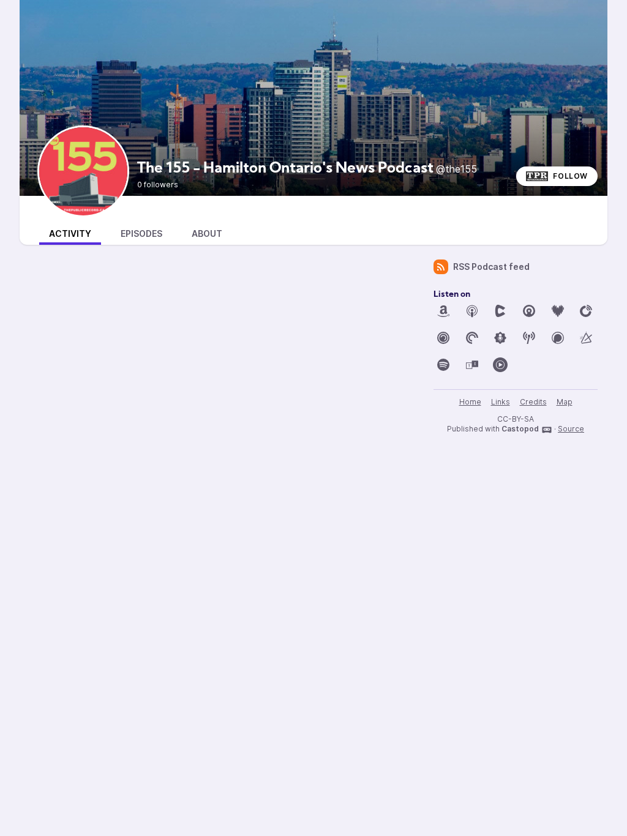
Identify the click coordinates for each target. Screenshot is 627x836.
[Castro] (529, 311)
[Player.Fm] (586, 311)
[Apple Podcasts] (472, 311)
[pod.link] (586, 338)
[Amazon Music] (443, 311)
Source (571, 428)
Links (500, 401)
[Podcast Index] (529, 338)
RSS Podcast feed (491, 266)
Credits (533, 401)
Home (470, 401)
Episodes (141, 233)
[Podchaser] (558, 338)
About (207, 233)
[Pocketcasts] (472, 338)
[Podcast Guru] (500, 338)
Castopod (520, 428)
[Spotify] (443, 365)
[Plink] (443, 338)
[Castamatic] (500, 311)
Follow (570, 176)
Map (565, 401)
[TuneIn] (472, 365)
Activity (70, 233)
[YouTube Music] (500, 365)
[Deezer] (558, 311)
